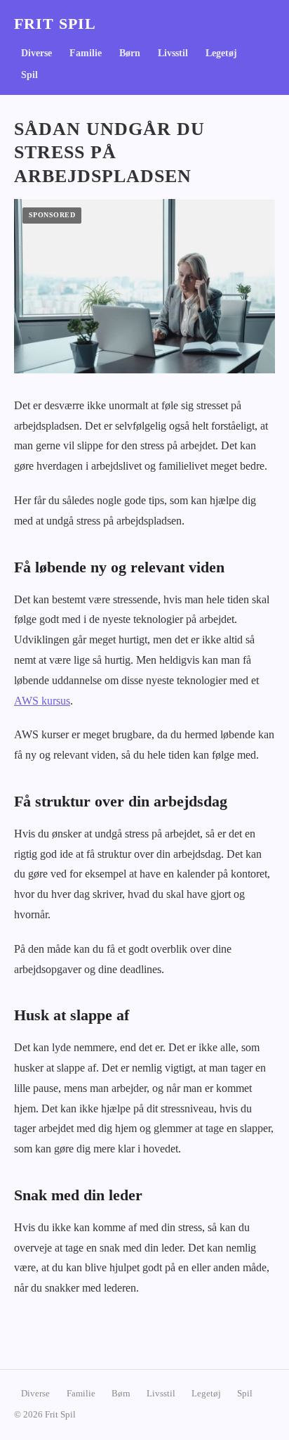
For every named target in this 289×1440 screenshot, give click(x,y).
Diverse (36, 53)
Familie (85, 53)
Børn (129, 53)
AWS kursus (42, 701)
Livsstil (173, 53)
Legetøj (221, 53)
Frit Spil (55, 23)
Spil (29, 75)
